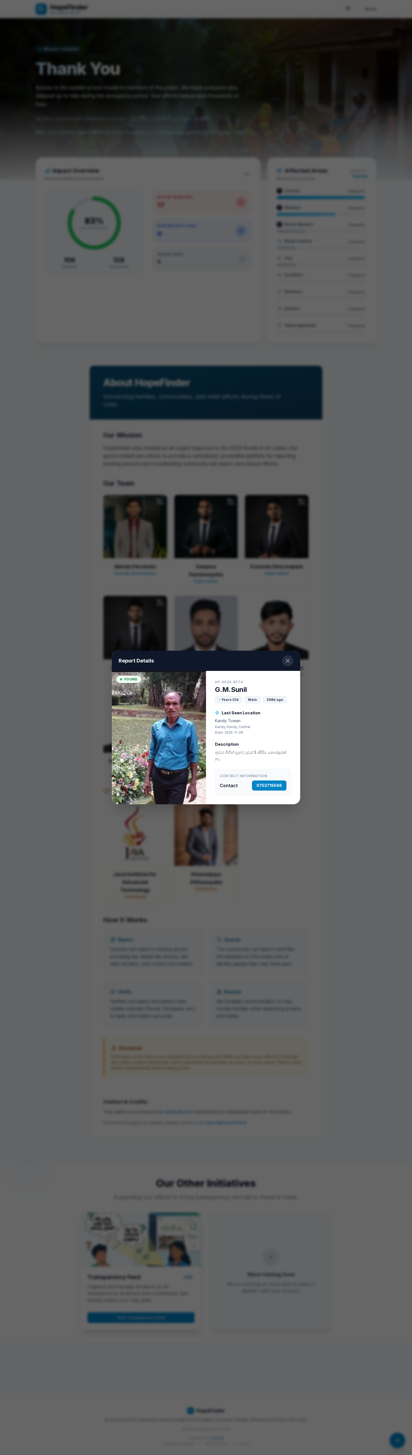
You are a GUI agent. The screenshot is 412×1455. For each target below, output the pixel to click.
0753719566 (269, 785)
